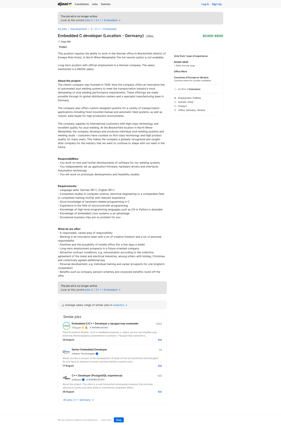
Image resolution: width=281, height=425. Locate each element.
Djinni (65, 4)
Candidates (82, 4)
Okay (119, 420)
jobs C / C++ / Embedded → (102, 20)
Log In (205, 4)
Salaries (106, 4)
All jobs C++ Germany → (78, 399)
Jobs (95, 4)
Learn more (106, 420)
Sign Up (217, 4)
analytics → (120, 305)
